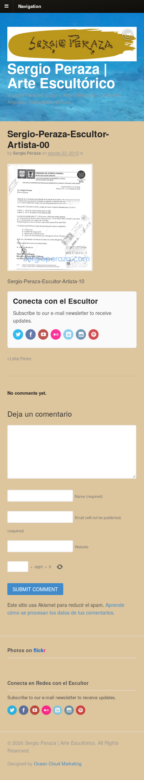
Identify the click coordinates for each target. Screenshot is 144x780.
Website (81, 546)
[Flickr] (56, 334)
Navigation (29, 5)
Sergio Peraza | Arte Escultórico (61, 75)
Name (89, 496)
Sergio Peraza (27, 153)
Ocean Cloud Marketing (57, 763)
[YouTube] (43, 334)
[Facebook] (31, 334)
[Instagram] (81, 334)
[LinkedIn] (68, 334)
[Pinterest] (94, 334)
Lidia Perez (20, 358)
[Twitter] (18, 334)
